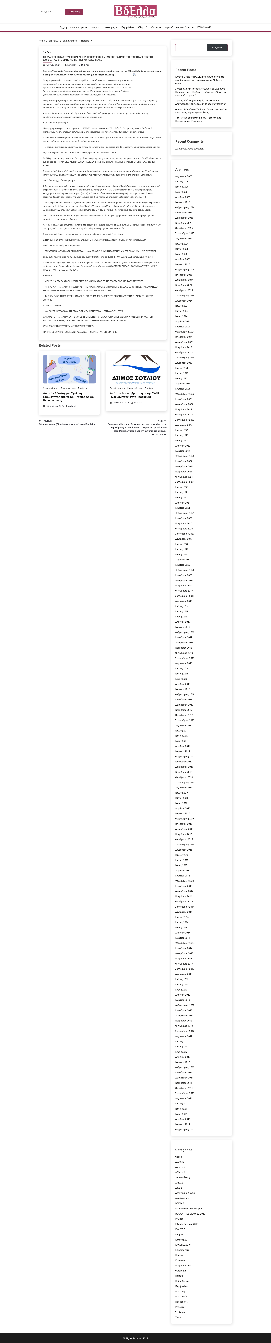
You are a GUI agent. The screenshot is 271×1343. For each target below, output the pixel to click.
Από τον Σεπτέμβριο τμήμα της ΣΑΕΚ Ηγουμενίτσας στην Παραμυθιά (134, 395)
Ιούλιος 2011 (182, 1103)
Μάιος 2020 (181, 554)
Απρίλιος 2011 (182, 1119)
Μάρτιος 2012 (182, 1062)
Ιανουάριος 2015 (183, 886)
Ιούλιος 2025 (182, 243)
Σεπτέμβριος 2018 (184, 658)
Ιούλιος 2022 (182, 430)
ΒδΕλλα (154, 27)
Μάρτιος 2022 (182, 451)
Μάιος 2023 (181, 378)
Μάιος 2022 (181, 440)
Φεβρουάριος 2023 (184, 394)
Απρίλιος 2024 (182, 321)
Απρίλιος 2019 (182, 622)
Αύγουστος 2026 (183, 176)
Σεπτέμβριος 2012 (184, 1031)
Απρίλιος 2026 (182, 197)
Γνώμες (179, 1219)
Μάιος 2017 (181, 741)
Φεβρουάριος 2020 (184, 570)
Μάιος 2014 (181, 927)
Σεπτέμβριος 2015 (184, 844)
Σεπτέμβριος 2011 (184, 1093)
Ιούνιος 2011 (181, 1108)
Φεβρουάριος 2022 (184, 456)
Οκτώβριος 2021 (184, 477)
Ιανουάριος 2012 (183, 1072)
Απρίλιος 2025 (182, 259)
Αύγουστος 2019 (183, 601)
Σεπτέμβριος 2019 (184, 596)
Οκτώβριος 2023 (184, 352)
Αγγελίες (179, 1162)
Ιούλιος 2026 (182, 181)
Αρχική (63, 27)
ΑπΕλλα (179, 1182)
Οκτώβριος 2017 (184, 715)
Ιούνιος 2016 (181, 798)
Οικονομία (180, 1270)
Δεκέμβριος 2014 (184, 891)
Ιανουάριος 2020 (183, 575)
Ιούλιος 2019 (182, 606)
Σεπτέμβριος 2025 (184, 233)
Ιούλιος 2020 (182, 544)
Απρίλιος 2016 (182, 808)
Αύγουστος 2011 (183, 1098)
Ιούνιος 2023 (181, 373)
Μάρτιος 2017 (182, 751)
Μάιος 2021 (181, 497)
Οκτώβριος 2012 (184, 1026)
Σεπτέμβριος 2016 (184, 782)
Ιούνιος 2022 (181, 435)
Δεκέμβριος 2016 (184, 767)
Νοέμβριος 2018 (183, 647)
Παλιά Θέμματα (183, 1281)
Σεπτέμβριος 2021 (184, 482)
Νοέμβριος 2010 (183, 1265)
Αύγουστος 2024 (183, 300)
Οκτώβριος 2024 (184, 290)
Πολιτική (180, 1291)
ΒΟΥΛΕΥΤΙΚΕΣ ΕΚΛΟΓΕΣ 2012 (190, 1214)
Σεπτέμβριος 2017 (184, 720)
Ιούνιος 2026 (181, 186)
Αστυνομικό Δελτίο (185, 1193)
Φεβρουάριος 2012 (184, 1067)
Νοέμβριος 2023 (183, 347)
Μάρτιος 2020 (182, 565)
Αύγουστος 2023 (183, 363)
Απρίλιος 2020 (182, 559)
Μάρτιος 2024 (182, 326)
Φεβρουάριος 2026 (184, 207)
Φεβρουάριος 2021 (184, 513)
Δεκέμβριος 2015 (184, 829)
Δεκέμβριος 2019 (184, 580)
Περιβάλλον (127, 27)
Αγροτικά (180, 1167)
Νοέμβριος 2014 (183, 896)
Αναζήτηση (217, 48)
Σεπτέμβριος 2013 (184, 969)
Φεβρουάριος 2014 (184, 943)
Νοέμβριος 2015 (183, 834)
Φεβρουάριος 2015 (184, 881)
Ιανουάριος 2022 (183, 461)
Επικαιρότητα (77, 27)
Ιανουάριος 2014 (183, 948)
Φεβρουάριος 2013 (184, 1005)
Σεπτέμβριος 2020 (184, 533)
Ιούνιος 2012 (181, 1046)
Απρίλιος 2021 (182, 502)
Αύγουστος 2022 (183, 425)
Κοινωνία (180, 1260)
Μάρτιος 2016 (182, 813)
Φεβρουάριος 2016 (184, 818)
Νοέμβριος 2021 (183, 471)
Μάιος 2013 (181, 989)
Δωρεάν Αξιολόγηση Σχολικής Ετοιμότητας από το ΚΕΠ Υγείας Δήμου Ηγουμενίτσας (68, 397)
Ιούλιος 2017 (182, 730)
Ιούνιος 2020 (181, 549)
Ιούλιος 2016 (182, 792)
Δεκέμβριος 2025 (184, 218)
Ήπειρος (95, 27)
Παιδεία (47, 52)
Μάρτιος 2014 (182, 938)
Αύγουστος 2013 (183, 974)
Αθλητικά (142, 27)
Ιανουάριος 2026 (183, 212)
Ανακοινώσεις (182, 1177)
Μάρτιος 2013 (182, 1000)
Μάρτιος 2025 (182, 264)
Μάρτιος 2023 (182, 388)
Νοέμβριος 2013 (183, 958)
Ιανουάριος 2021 (183, 518)
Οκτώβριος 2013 (184, 963)
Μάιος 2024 (181, 316)
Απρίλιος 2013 (182, 994)
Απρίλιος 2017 (182, 746)
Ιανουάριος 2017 (183, 761)
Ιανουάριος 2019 (183, 637)
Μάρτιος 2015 (182, 875)
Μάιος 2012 (181, 1051)
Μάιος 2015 (181, 865)
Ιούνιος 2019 (181, 611)
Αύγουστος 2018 (183, 663)
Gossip (178, 1156)
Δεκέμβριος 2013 (184, 953)
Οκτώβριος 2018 (184, 653)
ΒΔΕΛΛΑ (179, 1203)
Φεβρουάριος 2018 (184, 694)
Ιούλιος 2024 (182, 305)
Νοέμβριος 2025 (183, 223)
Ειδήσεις (179, 1234)
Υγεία (178, 1317)
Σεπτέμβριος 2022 (184, 420)
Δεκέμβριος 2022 (184, 404)
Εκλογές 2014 (182, 1239)
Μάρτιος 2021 (182, 508)
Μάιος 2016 (181, 803)
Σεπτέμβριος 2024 (184, 295)
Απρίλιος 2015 (182, 870)
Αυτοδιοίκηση (50, 388)
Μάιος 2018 (181, 679)
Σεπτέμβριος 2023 (184, 357)
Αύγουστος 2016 (183, 787)
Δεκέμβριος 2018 (184, 642)
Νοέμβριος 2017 (183, 710)
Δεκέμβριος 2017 (184, 704)
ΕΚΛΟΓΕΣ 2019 (183, 1244)
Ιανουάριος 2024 (183, 337)
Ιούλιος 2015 (182, 855)
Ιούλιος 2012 (182, 1041)
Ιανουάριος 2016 (183, 824)
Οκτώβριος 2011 (184, 1088)
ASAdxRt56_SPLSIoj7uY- (78, 65)
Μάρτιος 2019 (182, 627)
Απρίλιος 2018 (182, 684)
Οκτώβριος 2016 (184, 777)
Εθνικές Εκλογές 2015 (186, 1224)
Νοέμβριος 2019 (183, 585)
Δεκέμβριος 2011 (184, 1077)
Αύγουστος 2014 (183, 912)
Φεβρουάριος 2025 (184, 269)
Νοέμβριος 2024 (183, 285)
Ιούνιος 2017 (181, 735)
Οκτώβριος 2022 (184, 414)
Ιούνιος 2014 (181, 922)
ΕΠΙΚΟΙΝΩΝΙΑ (204, 27)
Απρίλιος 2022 (182, 445)
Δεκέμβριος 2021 (184, 466)
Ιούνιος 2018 (181, 673)
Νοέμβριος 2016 (183, 772)
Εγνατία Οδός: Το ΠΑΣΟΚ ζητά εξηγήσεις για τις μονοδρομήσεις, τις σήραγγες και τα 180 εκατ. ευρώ (199, 80)
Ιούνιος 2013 (181, 984)
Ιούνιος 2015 (181, 860)
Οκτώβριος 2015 (184, 839)
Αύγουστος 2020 (183, 539)
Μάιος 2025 (181, 254)
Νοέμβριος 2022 (183, 409)
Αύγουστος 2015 (183, 849)
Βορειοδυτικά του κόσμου (178, 27)
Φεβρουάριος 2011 (184, 1129)
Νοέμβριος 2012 (183, 1020)
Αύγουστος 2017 (183, 725)
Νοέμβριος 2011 (183, 1083)
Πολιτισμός (109, 27)
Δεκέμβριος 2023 (184, 342)
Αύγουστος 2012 (183, 1036)
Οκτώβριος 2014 (184, 901)
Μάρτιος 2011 (182, 1124)
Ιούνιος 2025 (181, 249)
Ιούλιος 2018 (182, 668)
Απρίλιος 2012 (182, 1057)
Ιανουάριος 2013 (183, 1010)
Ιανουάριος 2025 (183, 275)
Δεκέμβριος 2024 (184, 280)
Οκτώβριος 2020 (184, 528)
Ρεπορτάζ (180, 1307)
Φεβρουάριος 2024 (184, 331)
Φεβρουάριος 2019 (184, 632)
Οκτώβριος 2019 (184, 590)
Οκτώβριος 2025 (184, 228)
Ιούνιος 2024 (181, 311)
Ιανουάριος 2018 (183, 699)
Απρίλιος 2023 (182, 383)
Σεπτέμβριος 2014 (184, 906)
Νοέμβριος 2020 (183, 523)
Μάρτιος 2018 (182, 689)
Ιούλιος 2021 (182, 487)
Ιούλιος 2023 (182, 368)
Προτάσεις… (181, 1301)
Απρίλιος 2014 (182, 932)
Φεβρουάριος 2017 (184, 756)
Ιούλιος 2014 (182, 917)
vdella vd (72, 406)
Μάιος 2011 (181, 1114)
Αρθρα (178, 1188)
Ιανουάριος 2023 (183, 399)
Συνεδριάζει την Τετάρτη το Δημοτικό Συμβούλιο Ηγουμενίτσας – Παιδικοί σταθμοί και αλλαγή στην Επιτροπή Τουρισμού (201, 92)
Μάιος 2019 (181, 616)
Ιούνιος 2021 (181, 492)
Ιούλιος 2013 (182, 979)
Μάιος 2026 (181, 192)
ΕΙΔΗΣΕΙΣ (180, 1229)
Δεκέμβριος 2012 (184, 1015)
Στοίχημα (180, 1312)
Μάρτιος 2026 (182, 202)
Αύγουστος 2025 (183, 238)
